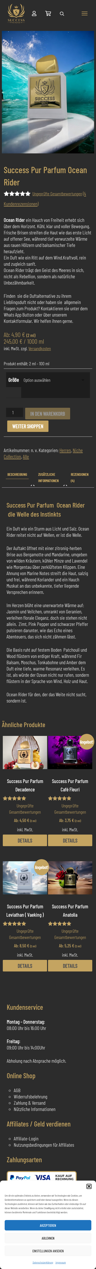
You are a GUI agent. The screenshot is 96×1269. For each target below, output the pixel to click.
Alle (26, 456)
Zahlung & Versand (29, 1103)
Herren (65, 450)
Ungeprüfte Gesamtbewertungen (57, 193)
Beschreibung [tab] (17, 474)
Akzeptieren (48, 1225)
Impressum (60, 1262)
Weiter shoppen (27, 426)
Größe (13, 380)
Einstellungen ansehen (48, 1251)
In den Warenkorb (47, 414)
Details (25, 840)
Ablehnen (48, 1238)
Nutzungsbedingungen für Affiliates (44, 1145)
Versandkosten (39, 348)
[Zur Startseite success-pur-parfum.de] (16, 13)
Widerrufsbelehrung (30, 1096)
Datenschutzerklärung (43, 1262)
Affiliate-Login (26, 1138)
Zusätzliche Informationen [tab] (48, 477)
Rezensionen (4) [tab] (80, 477)
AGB (17, 1090)
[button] (89, 1186)
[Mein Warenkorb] (48, 13)
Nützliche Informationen (34, 1109)
